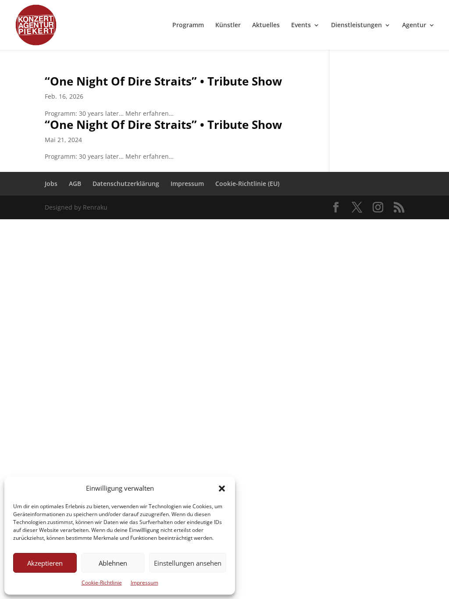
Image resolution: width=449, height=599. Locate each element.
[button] (221, 488)
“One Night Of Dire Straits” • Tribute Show (163, 81)
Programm (188, 25)
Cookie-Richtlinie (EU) (247, 183)
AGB (75, 183)
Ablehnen (113, 563)
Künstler (228, 25)
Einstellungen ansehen (187, 563)
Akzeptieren (45, 563)
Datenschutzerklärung (126, 183)
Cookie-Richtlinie (102, 582)
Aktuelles (266, 25)
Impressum (144, 582)
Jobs (51, 183)
